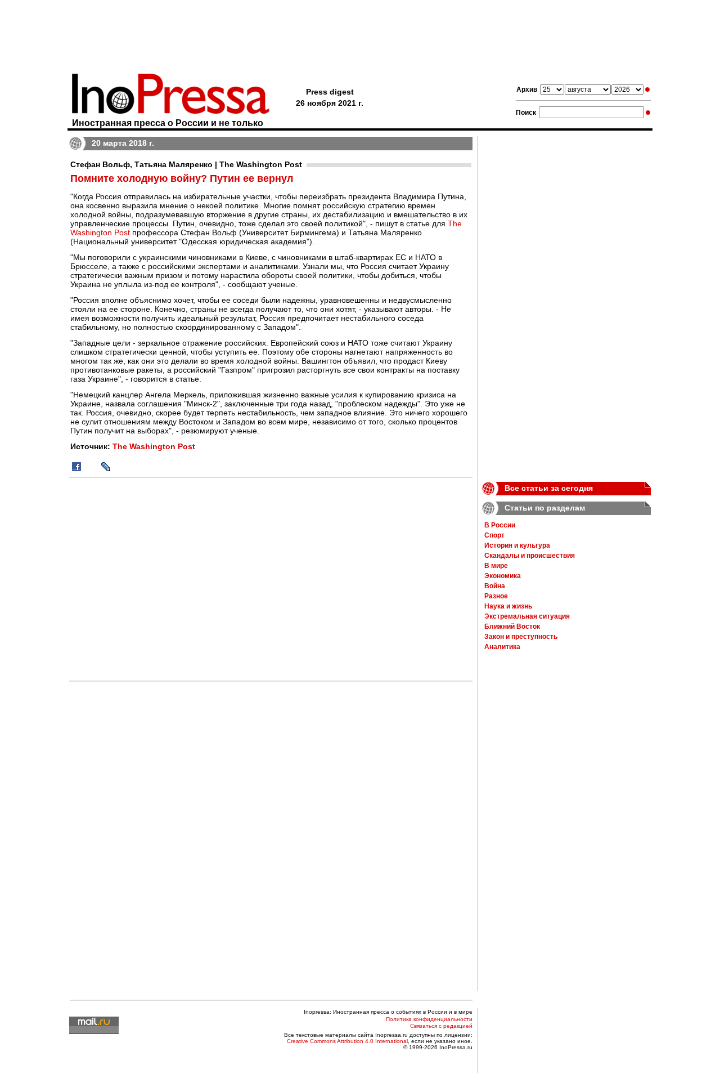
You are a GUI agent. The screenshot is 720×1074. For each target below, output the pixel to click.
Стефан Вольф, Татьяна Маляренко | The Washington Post (186, 164)
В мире (496, 566)
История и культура (517, 545)
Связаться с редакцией (441, 1026)
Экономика (502, 576)
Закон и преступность (520, 637)
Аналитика (502, 647)
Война (494, 586)
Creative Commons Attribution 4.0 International (347, 1041)
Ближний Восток (512, 626)
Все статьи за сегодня (549, 488)
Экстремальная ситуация (527, 616)
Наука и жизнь (508, 606)
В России (499, 525)
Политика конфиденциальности (429, 1019)
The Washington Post (153, 446)
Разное (496, 596)
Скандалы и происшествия (529, 556)
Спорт (494, 535)
